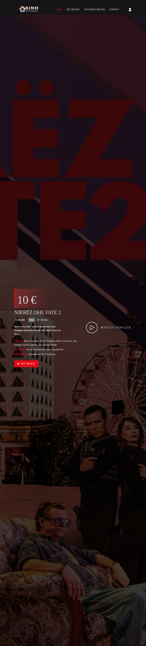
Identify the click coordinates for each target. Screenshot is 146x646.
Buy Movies (73, 9)
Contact (114, 9)
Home (59, 9)
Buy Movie (28, 363)
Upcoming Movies (94, 9)
